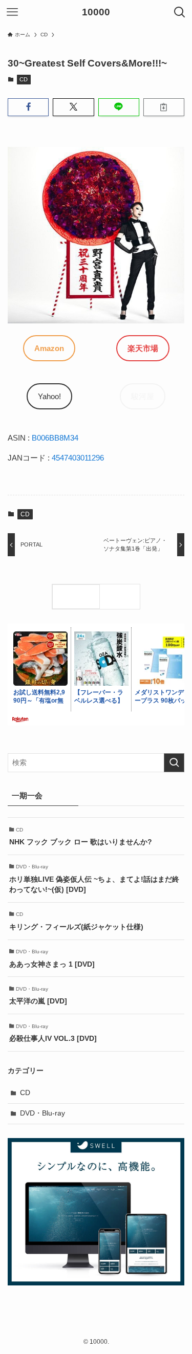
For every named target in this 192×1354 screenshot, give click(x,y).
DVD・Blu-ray (42, 1113)
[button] (28, 107)
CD (23, 79)
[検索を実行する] (174, 762)
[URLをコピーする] (163, 107)
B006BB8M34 (55, 437)
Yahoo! (49, 396)
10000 (96, 12)
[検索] (122, 596)
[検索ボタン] (179, 12)
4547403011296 (78, 457)
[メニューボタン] (12, 12)
